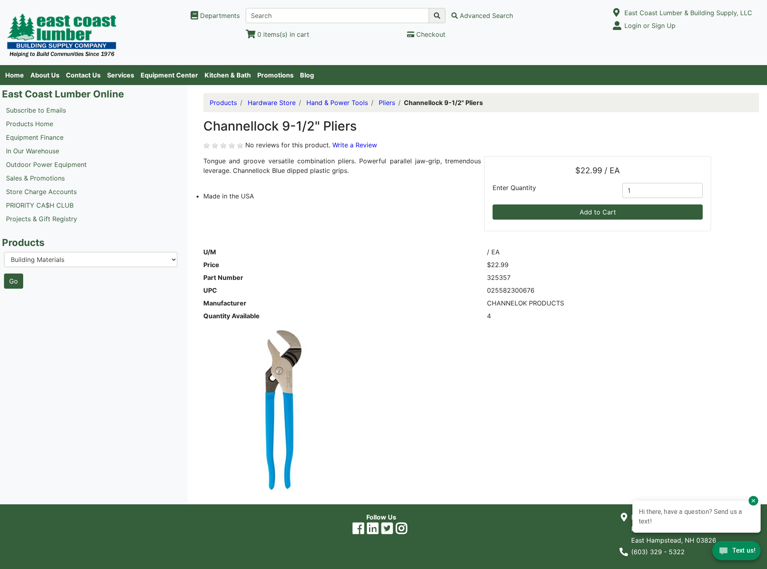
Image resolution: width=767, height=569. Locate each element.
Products (223, 103)
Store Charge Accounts (41, 192)
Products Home (29, 124)
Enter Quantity (514, 188)
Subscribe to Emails (36, 110)
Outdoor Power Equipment (46, 165)
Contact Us (83, 75)
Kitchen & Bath (228, 75)
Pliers (387, 103)
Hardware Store (272, 103)
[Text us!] (736, 552)
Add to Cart (598, 212)
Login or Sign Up (650, 26)
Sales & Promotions (35, 178)
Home (14, 75)
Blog (307, 75)
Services (120, 75)
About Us (45, 75)
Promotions (275, 75)
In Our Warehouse (32, 151)
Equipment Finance (35, 137)
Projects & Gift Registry (41, 219)
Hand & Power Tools (337, 103)
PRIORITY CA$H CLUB (40, 205)
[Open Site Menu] (616, 13)
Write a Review (354, 145)
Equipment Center (169, 75)
